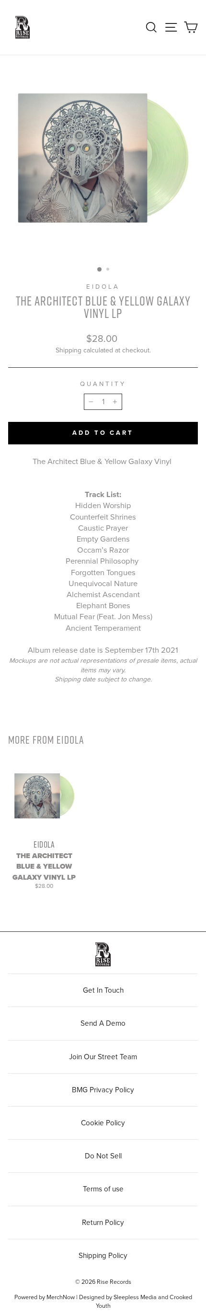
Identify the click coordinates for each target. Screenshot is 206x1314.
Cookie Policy (103, 1123)
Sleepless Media (135, 1297)
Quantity (103, 384)
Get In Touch (103, 990)
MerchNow (60, 1297)
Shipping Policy (103, 1255)
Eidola (103, 287)
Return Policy (103, 1222)
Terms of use (103, 1189)
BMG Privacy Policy (103, 1090)
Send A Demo (103, 1023)
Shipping (68, 350)
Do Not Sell (103, 1156)
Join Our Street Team (103, 1057)
